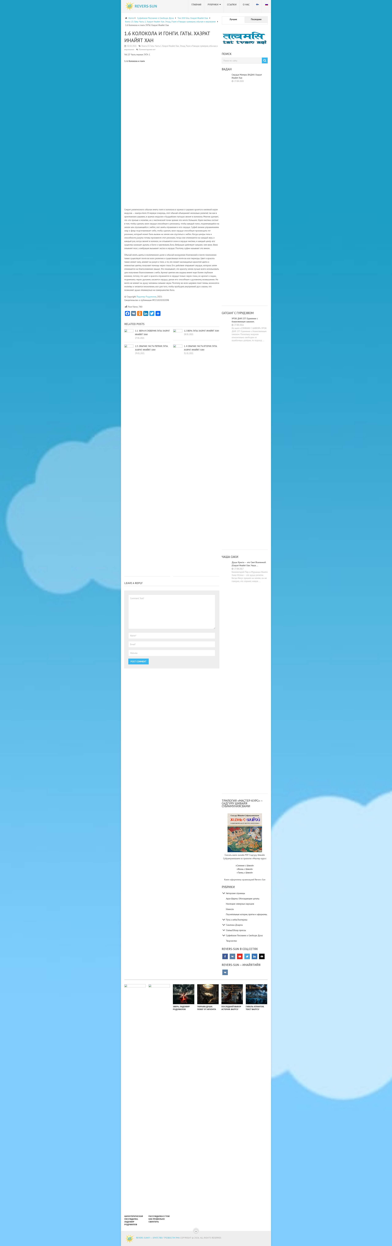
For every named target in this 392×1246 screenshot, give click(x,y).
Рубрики (213, 4)
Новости (230, 909)
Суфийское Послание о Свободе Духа (244, 935)
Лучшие (233, 19)
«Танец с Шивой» (245, 872)
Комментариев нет (147, 49)
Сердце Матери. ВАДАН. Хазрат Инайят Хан (247, 76)
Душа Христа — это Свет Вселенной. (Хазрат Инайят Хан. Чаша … (249, 564)
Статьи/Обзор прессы (236, 930)
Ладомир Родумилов (146, 296)
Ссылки (231, 4)
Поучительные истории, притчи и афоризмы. (246, 914)
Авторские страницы (235, 893)
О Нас (246, 4)
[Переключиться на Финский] (257, 6)
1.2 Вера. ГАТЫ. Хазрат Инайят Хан (201, 330)
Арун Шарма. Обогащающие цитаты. (243, 898)
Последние (256, 19)
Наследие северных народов (240, 903)
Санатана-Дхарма (234, 925)
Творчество (231, 940)
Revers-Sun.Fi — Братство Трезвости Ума (158, 1237)
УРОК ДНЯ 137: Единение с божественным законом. (245, 320)
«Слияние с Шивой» (245, 865)
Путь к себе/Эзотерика (236, 919)
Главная (196, 4)
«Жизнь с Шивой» (245, 869)
